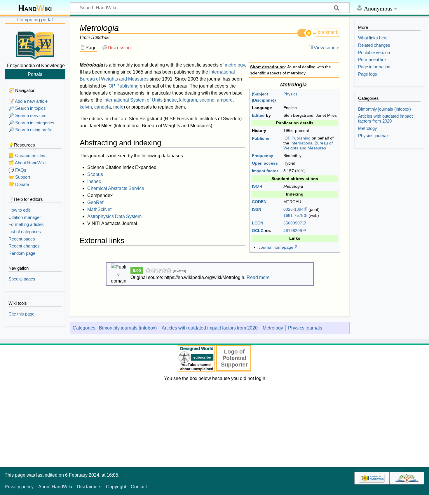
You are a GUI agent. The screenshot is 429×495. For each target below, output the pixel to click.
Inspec (94, 181)
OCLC (258, 230)
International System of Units (133, 99)
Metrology (273, 327)
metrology (235, 64)
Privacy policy (19, 486)
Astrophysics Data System (114, 216)
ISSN (256, 209)
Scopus (95, 174)
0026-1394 (293, 209)
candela (102, 106)
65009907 (292, 223)
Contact (139, 486)
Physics (290, 94)
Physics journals (305, 327)
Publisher (261, 138)
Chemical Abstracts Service (115, 188)
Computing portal (35, 19)
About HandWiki (55, 486)
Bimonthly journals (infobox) (128, 327)
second (206, 99)
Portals (35, 74)
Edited (258, 115)
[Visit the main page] (35, 44)
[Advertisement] (214, 423)
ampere (225, 99)
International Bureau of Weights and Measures (308, 145)
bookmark (328, 32)
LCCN (257, 223)
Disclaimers (89, 486)
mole (118, 106)
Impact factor (265, 170)
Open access (265, 163)
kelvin (86, 106)
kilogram (188, 99)
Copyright (116, 486)
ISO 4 (257, 186)
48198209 (292, 230)
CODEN (259, 201)
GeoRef (95, 202)
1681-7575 (293, 215)
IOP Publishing (297, 138)
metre (171, 99)
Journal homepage (276, 247)
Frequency (262, 155)
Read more (258, 277)
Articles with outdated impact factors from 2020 (210, 327)
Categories (84, 327)
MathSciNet (99, 209)
